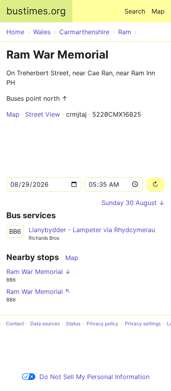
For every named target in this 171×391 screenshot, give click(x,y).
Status (73, 323)
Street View (42, 114)
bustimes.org (36, 11)
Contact (15, 323)
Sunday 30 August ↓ (133, 203)
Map (158, 11)
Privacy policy (103, 323)
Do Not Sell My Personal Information (94, 377)
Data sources (45, 323)
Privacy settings (143, 323)
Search (134, 11)
